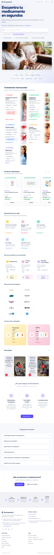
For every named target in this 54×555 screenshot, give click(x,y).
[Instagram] (6, 529)
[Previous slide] (45, 350)
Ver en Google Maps (7, 526)
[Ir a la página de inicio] (7, 2)
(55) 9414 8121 (32, 516)
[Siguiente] (48, 172)
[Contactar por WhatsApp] (42, 2)
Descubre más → (27, 416)
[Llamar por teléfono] (39, 2)
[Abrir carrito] (51, 1)
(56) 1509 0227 (33, 514)
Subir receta (19, 484)
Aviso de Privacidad (32, 535)
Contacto (4, 539)
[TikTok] (12, 529)
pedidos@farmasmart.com (35, 518)
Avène (35, 78)
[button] (36, 2)
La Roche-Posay (29, 78)
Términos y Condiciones (33, 537)
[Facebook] (3, 529)
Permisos (30, 541)
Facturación (30, 543)
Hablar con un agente (32, 484)
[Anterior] (45, 172)
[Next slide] (48, 350)
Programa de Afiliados (6, 545)
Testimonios (4, 541)
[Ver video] (6, 375)
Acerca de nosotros (6, 535)
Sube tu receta (7, 34)
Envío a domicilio (5, 543)
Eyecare (40, 78)
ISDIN (22, 78)
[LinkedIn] (9, 529)
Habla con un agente (19, 34)
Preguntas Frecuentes (6, 537)
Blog (2, 547)
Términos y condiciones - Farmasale (35, 539)
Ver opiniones (28, 25)
